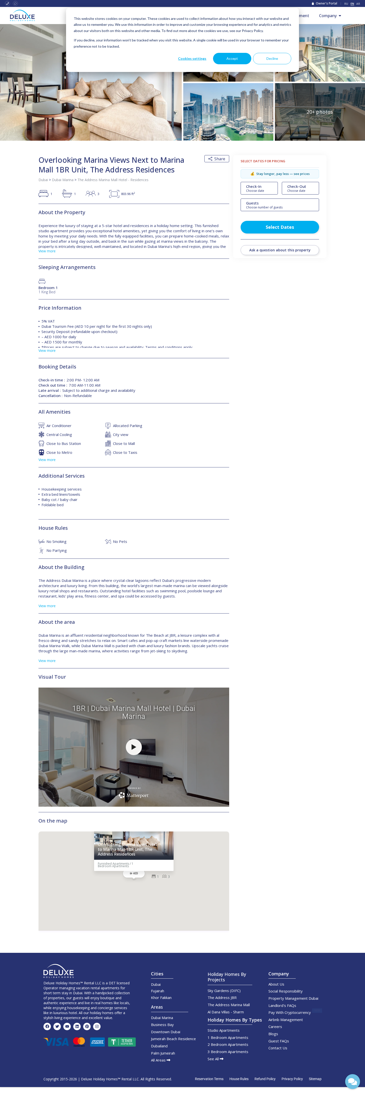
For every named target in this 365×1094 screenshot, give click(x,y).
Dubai (43, 179)
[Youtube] (67, 1026)
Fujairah (157, 990)
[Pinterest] (87, 1026)
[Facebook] (47, 1026)
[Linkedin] (77, 1026)
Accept (232, 58)
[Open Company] (340, 16)
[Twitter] (57, 1026)
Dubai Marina (62, 179)
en (352, 3)
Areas (157, 1007)
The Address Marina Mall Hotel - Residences (112, 179)
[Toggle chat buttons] (352, 1081)
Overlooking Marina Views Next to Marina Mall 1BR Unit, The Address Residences (127, 849)
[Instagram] (97, 1026)
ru (346, 3)
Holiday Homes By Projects (227, 977)
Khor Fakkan (161, 997)
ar (358, 3)
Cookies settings (192, 58)
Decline (272, 58)
